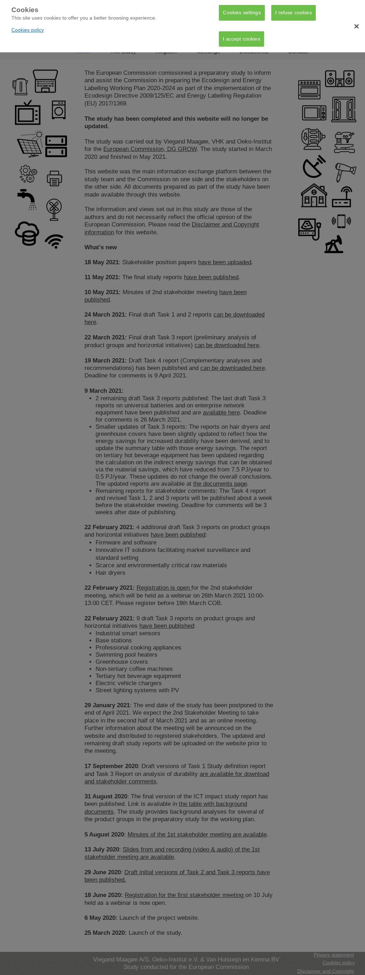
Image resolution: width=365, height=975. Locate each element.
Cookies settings (242, 12)
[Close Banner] (356, 26)
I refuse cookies (293, 12)
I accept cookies (241, 39)
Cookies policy (27, 30)
